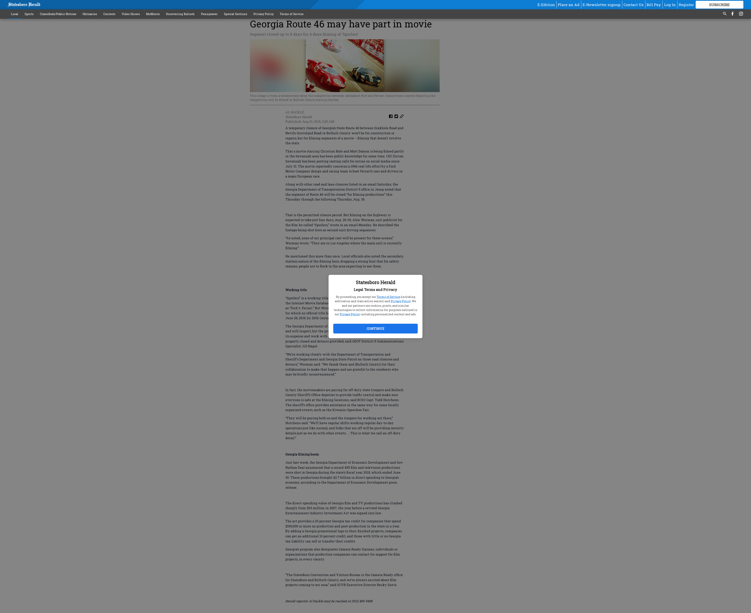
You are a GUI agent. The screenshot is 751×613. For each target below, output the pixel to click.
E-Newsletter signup (602, 4)
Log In (670, 4)
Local (14, 14)
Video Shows (131, 14)
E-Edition (546, 4)
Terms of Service (388, 297)
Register (686, 4)
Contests (109, 14)
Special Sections (235, 14)
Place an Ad (568, 4)
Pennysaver (209, 14)
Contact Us (633, 4)
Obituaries (90, 14)
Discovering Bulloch (180, 14)
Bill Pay (654, 4)
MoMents (153, 14)
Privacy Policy (401, 301)
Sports (29, 14)
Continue (375, 328)
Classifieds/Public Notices (58, 14)
